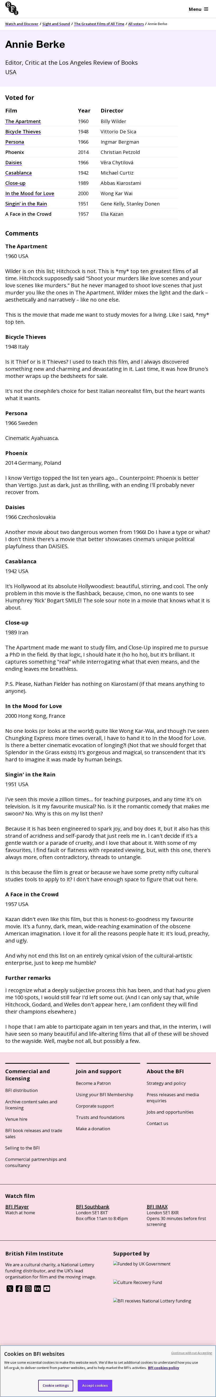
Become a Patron (93, 1083)
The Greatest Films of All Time (99, 23)
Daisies (13, 162)
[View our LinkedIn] (37, 1290)
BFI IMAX (157, 1206)
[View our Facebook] (19, 1290)
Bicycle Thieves (23, 131)
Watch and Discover (21, 23)
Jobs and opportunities (170, 1112)
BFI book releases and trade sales (33, 1133)
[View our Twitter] (9, 1290)
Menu (195, 9)
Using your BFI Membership (104, 1094)
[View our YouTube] (46, 1290)
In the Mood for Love (29, 193)
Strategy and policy (166, 1083)
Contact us (157, 1123)
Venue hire (16, 1119)
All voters (136, 23)
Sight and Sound (56, 23)
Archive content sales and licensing (31, 1105)
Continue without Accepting (191, 1353)
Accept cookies (95, 1385)
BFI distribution (21, 1090)
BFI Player (17, 1206)
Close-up (15, 183)
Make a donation (93, 1129)
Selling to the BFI (22, 1148)
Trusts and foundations (100, 1117)
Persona (14, 142)
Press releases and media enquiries (173, 1097)
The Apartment (23, 121)
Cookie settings (56, 1385)
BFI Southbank (92, 1206)
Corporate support (95, 1106)
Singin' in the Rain (26, 203)
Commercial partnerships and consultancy (35, 1162)
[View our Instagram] (28, 1290)
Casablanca (18, 173)
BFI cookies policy (163, 1367)
